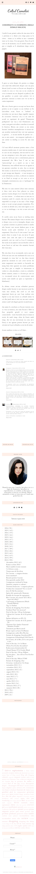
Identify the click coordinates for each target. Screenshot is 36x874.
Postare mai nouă (8, 444)
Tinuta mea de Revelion (14, 571)
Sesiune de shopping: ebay (15, 661)
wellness (11, 828)
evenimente (30, 788)
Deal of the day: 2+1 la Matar (16, 643)
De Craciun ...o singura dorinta (17, 573)
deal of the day (14, 783)
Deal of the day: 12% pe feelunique (18, 612)
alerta (17, 773)
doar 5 (22, 786)
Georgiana (8, 368)
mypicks (9, 803)
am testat (31, 773)
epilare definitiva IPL (18, 788)
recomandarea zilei (27, 816)
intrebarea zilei (7, 798)
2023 (6, 535)
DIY (18, 786)
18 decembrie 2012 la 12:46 (17, 392)
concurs (29, 779)
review (24, 818)
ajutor (12, 773)
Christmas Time (15, 779)
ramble (31, 813)
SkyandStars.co (28, 872)
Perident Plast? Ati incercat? (16, 610)
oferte (13, 805)
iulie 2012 (10, 674)
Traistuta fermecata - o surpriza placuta (19, 586)
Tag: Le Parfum (11, 605)
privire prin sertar (17, 811)
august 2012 (11, 672)
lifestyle (19, 800)
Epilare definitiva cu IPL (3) (16, 618)
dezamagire (12, 786)
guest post (5, 794)
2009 (6, 695)
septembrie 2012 (12, 670)
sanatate (5, 821)
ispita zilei (25, 798)
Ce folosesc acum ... (13, 569)
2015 (6, 553)
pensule (20, 807)
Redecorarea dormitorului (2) (16, 648)
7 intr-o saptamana (12, 770)
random (4, 816)
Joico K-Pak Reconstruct (14, 591)
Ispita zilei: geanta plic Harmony (17, 593)
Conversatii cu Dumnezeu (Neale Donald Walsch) (17, 602)
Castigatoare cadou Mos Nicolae (17, 633)
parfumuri (13, 807)
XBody (28, 828)
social (3, 823)
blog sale (24, 775)
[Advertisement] (18, 747)
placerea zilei (8, 809)
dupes (4, 788)
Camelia (8, 404)
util (29, 826)
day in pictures (17, 781)
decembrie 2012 (12, 562)
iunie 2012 (10, 676)
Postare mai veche (28, 444)
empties (9, 788)
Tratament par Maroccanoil (15, 629)
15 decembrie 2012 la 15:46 (18, 368)
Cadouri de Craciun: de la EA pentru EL (19, 615)
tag (33, 824)
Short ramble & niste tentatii (16, 567)
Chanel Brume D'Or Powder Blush (18, 650)
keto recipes (13, 800)
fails (3, 790)
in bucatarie (26, 796)
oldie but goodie (21, 805)
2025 (6, 530)
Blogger (25, 762)
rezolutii (32, 818)
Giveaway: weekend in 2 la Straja (17, 663)
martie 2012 (11, 683)
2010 (6, 692)
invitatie (17, 798)
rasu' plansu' (13, 816)
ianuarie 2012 (11, 688)
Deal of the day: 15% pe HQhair (17, 652)
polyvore (15, 809)
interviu (32, 796)
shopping (13, 821)
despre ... (5, 786)
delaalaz (23, 783)
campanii (11, 777)
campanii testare (20, 777)
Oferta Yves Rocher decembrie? (17, 646)
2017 (6, 549)
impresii (19, 796)
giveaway (30, 792)
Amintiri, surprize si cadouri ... (16, 584)
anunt (4, 775)
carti (14, 22)
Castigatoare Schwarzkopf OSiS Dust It (19, 637)
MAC (23, 800)
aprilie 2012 (11, 681)
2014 (6, 555)
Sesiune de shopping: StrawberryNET (19, 635)
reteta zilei (16, 818)
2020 (6, 542)
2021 (6, 539)
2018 (6, 546)
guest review (14, 794)
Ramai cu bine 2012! (13, 565)
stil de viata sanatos (24, 824)
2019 (6, 544)
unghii (19, 826)
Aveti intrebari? (11, 576)
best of (9, 775)
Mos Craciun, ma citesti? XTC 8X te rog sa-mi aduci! (18, 598)
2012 (6, 560)
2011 (6, 690)
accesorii (5, 773)
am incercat (23, 773)
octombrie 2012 (12, 667)
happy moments (24, 794)
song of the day (11, 824)
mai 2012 (10, 679)
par (3, 807)
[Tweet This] (18, 350)
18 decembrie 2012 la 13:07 (19, 404)
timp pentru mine (7, 826)
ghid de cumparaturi (18, 792)
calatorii (5, 777)
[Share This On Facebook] (16, 350)
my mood (29, 800)
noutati (24, 802)
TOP (15, 826)
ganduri (5, 792)
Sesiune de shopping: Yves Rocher (18, 608)
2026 (6, 528)
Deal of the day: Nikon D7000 (16, 658)
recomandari (6, 818)
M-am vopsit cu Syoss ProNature (17, 631)
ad (9, 773)
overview (30, 805)
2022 (6, 537)
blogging (31, 775)
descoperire (30, 783)
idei (7, 796)
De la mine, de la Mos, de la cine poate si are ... (19, 640)
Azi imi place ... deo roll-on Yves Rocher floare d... (20, 655)
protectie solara (22, 814)
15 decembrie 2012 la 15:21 (17, 359)
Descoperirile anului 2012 (15, 580)
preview (26, 809)
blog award (16, 775)
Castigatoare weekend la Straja (16, 582)
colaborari (23, 779)
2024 (6, 533)
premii (20, 809)
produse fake (29, 811)
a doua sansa (29, 771)
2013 (6, 558)
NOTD (16, 803)
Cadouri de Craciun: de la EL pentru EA (19, 621)
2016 (6, 551)
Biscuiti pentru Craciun (14, 578)
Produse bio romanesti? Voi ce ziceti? (19, 589)
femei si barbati (10, 790)
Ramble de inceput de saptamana (17, 595)
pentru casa (27, 807)
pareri (7, 807)
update (25, 826)
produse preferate (9, 813)
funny (32, 790)
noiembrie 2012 (12, 665)
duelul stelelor (29, 786)
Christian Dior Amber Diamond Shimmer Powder (17, 625)
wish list (17, 828)
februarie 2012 (12, 686)
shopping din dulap (26, 821)
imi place (12, 796)
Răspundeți (9, 364)
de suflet (20, 22)
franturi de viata (23, 790)
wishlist (23, 828)
